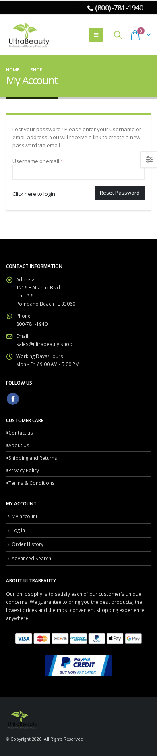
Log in (18, 530)
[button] (96, 35)
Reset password (120, 192)
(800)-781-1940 (119, 8)
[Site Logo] (28, 34)
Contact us (20, 432)
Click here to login (33, 193)
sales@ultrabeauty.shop (44, 344)
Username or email (48, 161)
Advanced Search (31, 558)
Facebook (13, 399)
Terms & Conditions (31, 483)
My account (24, 516)
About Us (18, 445)
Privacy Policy (23, 470)
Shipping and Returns (32, 457)
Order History (27, 544)
